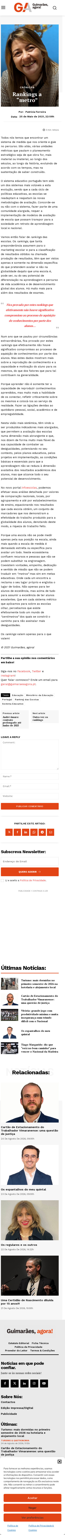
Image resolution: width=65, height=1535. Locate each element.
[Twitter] (15, 1383)
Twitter (36, 671)
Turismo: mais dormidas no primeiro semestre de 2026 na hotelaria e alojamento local (39, 984)
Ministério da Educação (39, 695)
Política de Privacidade (33, 880)
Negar (32, 1507)
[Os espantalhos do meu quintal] (9, 1033)
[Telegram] (42, 832)
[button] (59, 1461)
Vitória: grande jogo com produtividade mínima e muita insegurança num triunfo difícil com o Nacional (39, 1016)
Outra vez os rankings (40, 718)
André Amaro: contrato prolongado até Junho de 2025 (12, 721)
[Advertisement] (32, 925)
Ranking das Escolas (27, 699)
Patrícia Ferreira (35, 111)
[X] (9, 832)
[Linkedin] (25, 832)
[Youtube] (44, 1383)
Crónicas (27, 87)
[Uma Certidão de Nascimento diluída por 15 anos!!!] (30, 1276)
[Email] (50, 832)
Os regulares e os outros (19, 1245)
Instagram (8, 675)
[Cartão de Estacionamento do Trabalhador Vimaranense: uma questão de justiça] (9, 999)
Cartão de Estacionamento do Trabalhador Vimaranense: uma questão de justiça (39, 999)
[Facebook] (17, 832)
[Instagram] (34, 1383)
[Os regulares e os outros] (30, 1220)
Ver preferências (32, 1517)
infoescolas (29, 487)
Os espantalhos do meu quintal (35, 1032)
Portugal (7, 699)
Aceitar (32, 1498)
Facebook (23, 671)
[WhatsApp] (34, 832)
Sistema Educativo (13, 704)
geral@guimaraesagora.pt (18, 684)
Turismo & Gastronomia (15, 1440)
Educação (17, 695)
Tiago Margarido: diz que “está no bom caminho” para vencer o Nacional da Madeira (39, 1048)
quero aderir (28, 871)
